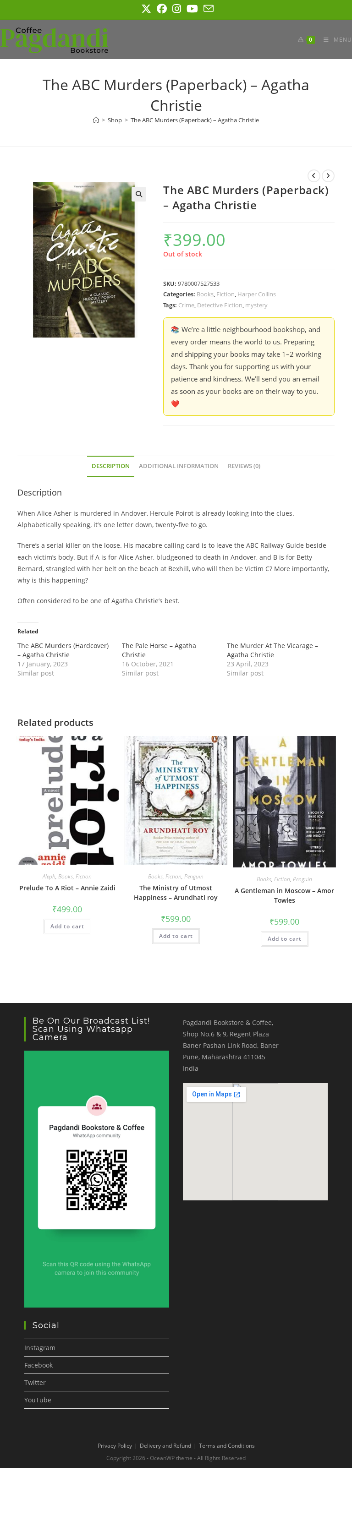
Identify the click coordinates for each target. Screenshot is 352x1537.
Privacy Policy (115, 1446)
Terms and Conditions (227, 1446)
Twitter (35, 1382)
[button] (139, 194)
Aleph (49, 876)
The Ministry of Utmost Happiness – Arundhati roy (176, 892)
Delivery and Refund (165, 1446)
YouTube (37, 1399)
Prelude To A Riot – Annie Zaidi (67, 887)
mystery (256, 305)
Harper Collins (256, 294)
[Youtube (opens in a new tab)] (192, 9)
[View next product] (328, 175)
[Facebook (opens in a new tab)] (162, 9)
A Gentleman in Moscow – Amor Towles (284, 895)
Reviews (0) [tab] (244, 466)
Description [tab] (111, 466)
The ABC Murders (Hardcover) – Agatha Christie (63, 650)
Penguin (194, 876)
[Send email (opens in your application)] (207, 9)
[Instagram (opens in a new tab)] (177, 9)
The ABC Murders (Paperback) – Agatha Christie (195, 120)
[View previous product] (314, 175)
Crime (186, 305)
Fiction (225, 294)
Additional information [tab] (179, 466)
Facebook (38, 1365)
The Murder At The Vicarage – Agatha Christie (272, 650)
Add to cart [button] (67, 926)
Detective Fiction (219, 305)
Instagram (39, 1347)
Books (205, 294)
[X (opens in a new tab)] (146, 9)
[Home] (96, 120)
